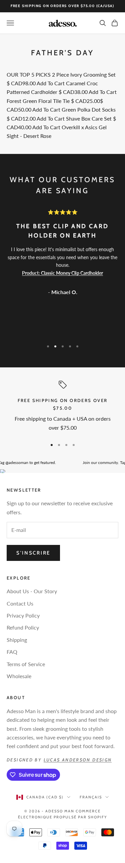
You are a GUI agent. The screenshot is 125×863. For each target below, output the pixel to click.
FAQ (12, 651)
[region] (62, 407)
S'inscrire (33, 553)
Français (91, 797)
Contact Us (20, 603)
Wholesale (19, 676)
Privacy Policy (23, 615)
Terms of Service (26, 664)
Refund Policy (23, 627)
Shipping (17, 640)
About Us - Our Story (32, 591)
